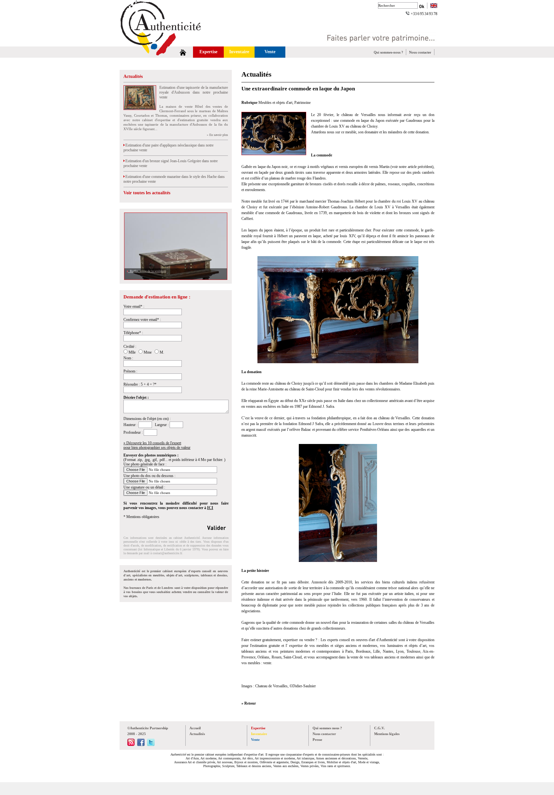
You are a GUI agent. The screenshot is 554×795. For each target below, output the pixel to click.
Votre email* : (133, 306)
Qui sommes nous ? (327, 728)
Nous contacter (420, 52)
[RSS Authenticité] (131, 745)
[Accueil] (183, 52)
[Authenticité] (168, 44)
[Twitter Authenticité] (151, 745)
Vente (269, 51)
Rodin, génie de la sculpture (147, 271)
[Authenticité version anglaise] (433, 6)
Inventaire (239, 51)
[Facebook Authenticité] (141, 745)
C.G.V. (379, 728)
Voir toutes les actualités (146, 192)
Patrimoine (302, 102)
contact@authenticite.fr (167, 553)
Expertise (208, 51)
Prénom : (130, 371)
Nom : (128, 358)
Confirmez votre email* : (142, 319)
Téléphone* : (133, 333)
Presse (317, 739)
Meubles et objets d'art (275, 102)
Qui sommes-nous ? (388, 52)
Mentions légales (386, 734)
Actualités (133, 76)
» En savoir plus (217, 135)
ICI (210, 508)
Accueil (195, 728)
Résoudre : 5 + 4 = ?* (139, 384)
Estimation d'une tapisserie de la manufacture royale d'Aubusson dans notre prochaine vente (193, 92)
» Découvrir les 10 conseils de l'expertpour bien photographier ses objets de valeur (156, 445)
